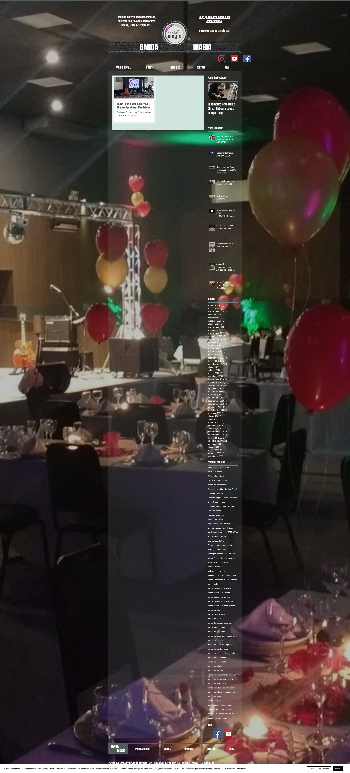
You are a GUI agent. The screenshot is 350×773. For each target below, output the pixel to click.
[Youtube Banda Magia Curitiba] (228, 734)
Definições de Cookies (319, 768)
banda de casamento (217, 627)
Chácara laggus (214, 498)
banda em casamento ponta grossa (223, 636)
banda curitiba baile (216, 614)
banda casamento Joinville (219, 588)
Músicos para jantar (216, 532)
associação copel (215, 562)
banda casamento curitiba (219, 597)
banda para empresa (217, 683)
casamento (212, 714)
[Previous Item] (212, 91)
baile (226, 562)
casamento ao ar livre (228, 714)
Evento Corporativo (228, 506)
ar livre (222, 558)
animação (227, 545)
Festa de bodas (214, 511)
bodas (230, 705)
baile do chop (213, 575)
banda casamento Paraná (219, 593)
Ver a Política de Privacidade (233, 768)
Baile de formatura (216, 476)
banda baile (213, 584)
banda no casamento (217, 662)
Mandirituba (228, 528)
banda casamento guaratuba (220, 601)
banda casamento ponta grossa (221, 606)
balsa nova (225, 575)
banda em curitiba (215, 640)
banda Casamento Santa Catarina (222, 580)
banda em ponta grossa (218, 649)
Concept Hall (213, 506)
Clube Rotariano (230, 498)
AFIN (210, 467)
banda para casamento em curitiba (223, 675)
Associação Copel (221, 467)
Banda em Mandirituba (217, 480)
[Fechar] (346, 768)
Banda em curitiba (215, 489)
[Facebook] (247, 58)
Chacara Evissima (215, 493)
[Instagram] (221, 58)
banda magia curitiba (217, 657)
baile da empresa (215, 567)
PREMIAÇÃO (232, 532)
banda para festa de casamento (221, 692)
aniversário (212, 558)
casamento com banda (218, 718)
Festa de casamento (216, 515)
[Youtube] (234, 58)
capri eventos (226, 709)
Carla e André (231, 489)
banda (234, 575)
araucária (230, 558)
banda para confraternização (220, 679)
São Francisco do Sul (217, 536)
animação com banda (217, 549)
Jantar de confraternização (219, 523)
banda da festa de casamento (221, 623)
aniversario (230, 554)
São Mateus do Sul (216, 541)
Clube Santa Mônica (216, 502)
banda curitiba (214, 610)
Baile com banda (215, 472)
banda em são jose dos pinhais (221, 653)
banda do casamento (217, 631)
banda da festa (214, 618)
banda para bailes (215, 670)
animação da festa (216, 554)
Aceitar (338, 768)
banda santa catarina (217, 705)
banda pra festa (214, 701)
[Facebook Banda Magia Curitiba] (217, 734)
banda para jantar (215, 696)
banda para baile (215, 666)
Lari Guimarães (214, 528)
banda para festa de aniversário (221, 688)
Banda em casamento (217, 485)
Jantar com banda (215, 519)
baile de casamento (216, 571)
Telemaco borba (215, 545)
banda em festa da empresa (220, 644)
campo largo (213, 709)
